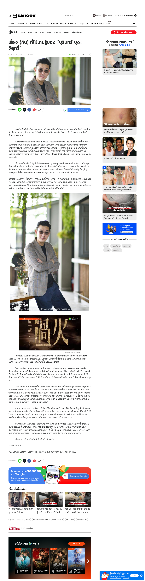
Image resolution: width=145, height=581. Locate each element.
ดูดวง (32, 23)
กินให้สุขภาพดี (82, 519)
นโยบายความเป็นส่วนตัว (115, 578)
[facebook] (29, 110)
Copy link (39, 110)
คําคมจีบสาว (117, 250)
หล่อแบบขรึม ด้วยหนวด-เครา (115, 158)
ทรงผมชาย (126, 246)
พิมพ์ (31, 54)
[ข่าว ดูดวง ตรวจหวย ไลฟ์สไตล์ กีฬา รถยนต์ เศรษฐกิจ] (22, 16)
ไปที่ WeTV (76, 544)
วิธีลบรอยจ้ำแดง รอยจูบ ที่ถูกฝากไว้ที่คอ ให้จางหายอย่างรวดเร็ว (118, 131)
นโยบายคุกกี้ (126, 578)
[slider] (40, 347)
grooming (70, 519)
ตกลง (134, 575)
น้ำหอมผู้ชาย (115, 246)
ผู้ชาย (19, 150)
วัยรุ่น (82, 23)
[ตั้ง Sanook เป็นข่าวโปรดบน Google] (49, 474)
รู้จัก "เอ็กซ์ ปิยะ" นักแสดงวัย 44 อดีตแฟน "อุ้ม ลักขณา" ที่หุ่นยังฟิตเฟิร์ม (118, 188)
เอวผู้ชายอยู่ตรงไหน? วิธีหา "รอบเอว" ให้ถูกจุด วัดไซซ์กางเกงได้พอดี (119, 216)
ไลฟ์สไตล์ (63, 23)
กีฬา (47, 23)
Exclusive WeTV (97, 23)
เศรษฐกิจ (54, 23)
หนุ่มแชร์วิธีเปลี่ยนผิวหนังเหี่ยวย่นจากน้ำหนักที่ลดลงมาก (118, 71)
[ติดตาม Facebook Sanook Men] (120, 228)
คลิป (87, 23)
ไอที (76, 23)
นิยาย (108, 23)
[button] (63, 15)
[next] (88, 561)
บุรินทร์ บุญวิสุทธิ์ (15, 519)
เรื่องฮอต (20, 23)
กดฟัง (74, 54)
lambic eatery (57, 519)
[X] (24, 110)
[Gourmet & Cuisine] (14, 528)
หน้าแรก (12, 23)
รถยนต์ (70, 23)
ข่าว (27, 23)
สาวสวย (107, 250)
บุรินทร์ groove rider (40, 519)
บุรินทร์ (27, 519)
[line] (20, 110)
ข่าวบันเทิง (40, 23)
